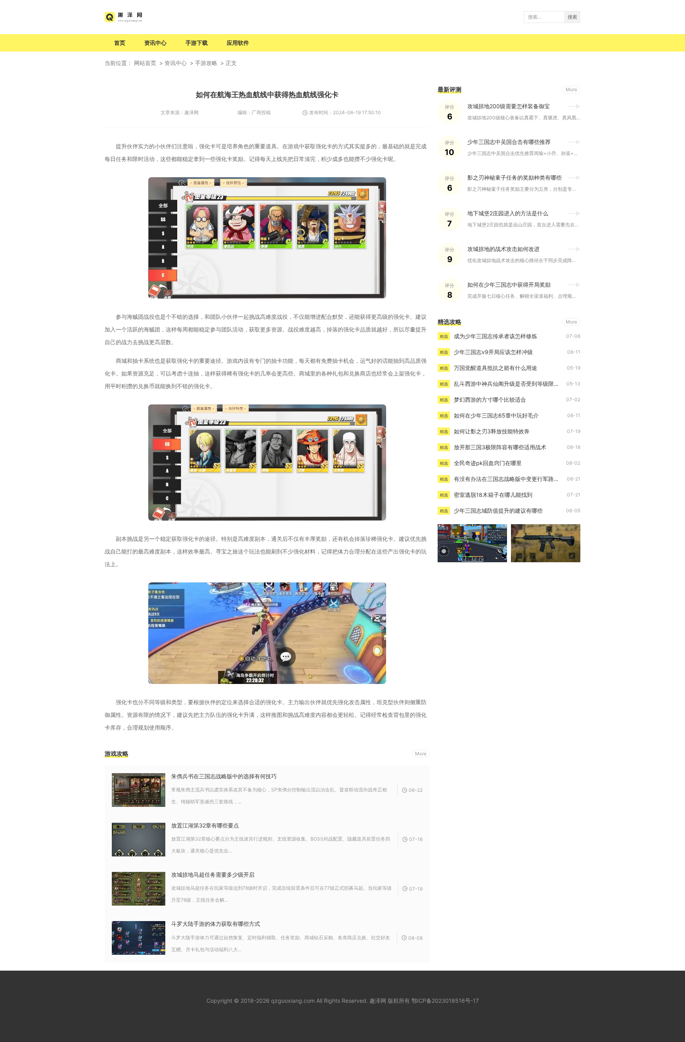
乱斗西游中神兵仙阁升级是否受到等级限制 (506, 383)
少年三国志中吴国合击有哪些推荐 (509, 141)
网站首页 (145, 62)
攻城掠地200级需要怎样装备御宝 (508, 106)
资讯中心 (155, 42)
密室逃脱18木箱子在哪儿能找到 (493, 494)
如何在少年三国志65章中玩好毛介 (496, 415)
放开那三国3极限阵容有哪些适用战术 (500, 447)
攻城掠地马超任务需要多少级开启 (212, 874)
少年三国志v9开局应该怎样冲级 (493, 352)
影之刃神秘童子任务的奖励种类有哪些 (514, 177)
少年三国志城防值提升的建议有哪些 (498, 510)
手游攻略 (206, 62)
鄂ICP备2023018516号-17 (445, 1000)
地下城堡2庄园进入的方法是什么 (507, 213)
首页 (119, 42)
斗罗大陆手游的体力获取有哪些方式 (215, 923)
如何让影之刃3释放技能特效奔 (492, 431)
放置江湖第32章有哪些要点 (205, 825)
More (421, 754)
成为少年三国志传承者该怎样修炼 (495, 336)
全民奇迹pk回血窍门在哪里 (488, 463)
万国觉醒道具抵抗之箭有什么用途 (495, 367)
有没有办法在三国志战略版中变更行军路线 (506, 478)
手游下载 (197, 42)
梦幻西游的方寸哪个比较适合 (490, 399)
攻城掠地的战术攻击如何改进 (503, 248)
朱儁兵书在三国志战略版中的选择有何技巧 (224, 776)
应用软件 (238, 42)
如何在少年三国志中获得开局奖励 (509, 284)
